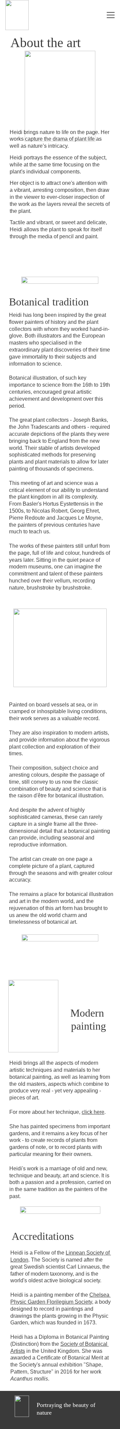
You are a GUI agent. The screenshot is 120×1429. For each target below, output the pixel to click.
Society (69, 1344)
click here (93, 1112)
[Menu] (111, 15)
